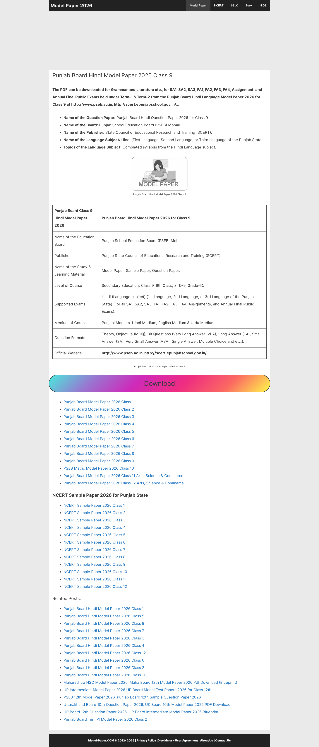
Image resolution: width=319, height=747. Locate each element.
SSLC (234, 5)
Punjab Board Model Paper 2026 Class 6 (99, 439)
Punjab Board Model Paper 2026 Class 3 (99, 416)
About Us (206, 740)
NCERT (219, 5)
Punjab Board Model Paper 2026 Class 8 (99, 453)
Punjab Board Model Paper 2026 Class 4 (99, 424)
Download (159, 383)
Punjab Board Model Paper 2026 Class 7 (99, 446)
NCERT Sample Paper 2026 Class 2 (94, 513)
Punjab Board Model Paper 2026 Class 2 (99, 409)
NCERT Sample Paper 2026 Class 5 (94, 535)
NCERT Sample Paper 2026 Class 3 (95, 520)
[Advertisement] (159, 40)
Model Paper (198, 5)
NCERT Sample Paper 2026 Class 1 (94, 505)
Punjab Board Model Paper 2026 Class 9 (99, 461)
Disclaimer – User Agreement (178, 740)
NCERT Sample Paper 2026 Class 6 (94, 542)
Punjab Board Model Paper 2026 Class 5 (99, 431)
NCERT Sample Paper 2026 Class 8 (94, 557)
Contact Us (223, 740)
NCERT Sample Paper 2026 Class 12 (95, 586)
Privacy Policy (146, 740)
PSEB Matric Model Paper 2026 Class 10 (99, 468)
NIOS (263, 5)
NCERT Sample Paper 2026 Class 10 (95, 572)
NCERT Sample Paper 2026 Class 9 (94, 564)
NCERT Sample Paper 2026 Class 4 (95, 527)
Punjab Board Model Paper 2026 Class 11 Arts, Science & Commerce (123, 475)
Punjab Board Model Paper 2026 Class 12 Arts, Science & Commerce (124, 483)
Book (249, 5)
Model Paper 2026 (71, 5)
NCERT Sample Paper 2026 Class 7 (94, 549)
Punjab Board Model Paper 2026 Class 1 (98, 402)
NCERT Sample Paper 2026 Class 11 (95, 579)
